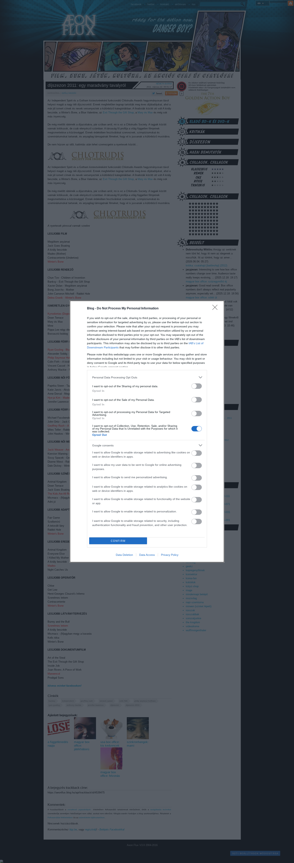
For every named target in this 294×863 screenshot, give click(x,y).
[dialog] (147, 431)
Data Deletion (124, 554)
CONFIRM (118, 540)
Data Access (147, 554)
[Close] (216, 308)
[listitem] (147, 377)
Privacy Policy (169, 554)
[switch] (196, 386)
